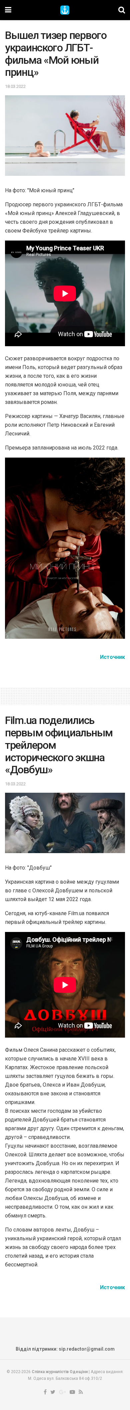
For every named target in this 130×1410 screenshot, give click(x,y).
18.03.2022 (15, 86)
